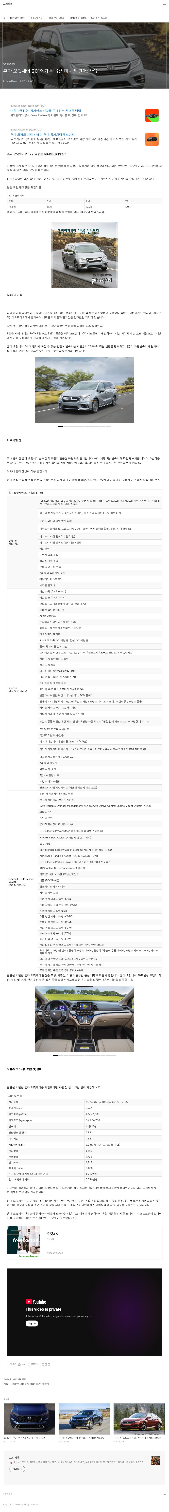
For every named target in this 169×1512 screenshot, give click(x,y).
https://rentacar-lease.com (24, 105)
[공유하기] (19, 1364)
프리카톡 (8, 3)
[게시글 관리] (23, 1364)
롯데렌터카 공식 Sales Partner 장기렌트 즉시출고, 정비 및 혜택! (48, 115)
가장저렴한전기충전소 (77, 18)
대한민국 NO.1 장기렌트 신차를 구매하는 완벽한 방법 (45, 110)
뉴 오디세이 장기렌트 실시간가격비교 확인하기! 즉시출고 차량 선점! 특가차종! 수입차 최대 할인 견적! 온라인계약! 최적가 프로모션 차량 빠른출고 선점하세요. (73, 140)
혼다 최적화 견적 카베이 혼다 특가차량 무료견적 (42, 134)
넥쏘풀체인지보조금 (56, 18)
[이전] (40, 392)
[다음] (129, 392)
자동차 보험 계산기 (36, 18)
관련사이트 (7, 1494)
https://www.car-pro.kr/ (23, 129)
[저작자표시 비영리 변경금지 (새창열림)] (45, 1364)
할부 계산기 (8, 1500)
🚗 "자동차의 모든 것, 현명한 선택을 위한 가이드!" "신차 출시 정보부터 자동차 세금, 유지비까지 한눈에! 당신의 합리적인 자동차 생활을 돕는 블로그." (76, 1462)
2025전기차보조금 (98, 18)
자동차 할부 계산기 (17, 18)
